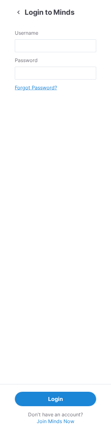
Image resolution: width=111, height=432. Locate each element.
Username (26, 33)
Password (26, 60)
